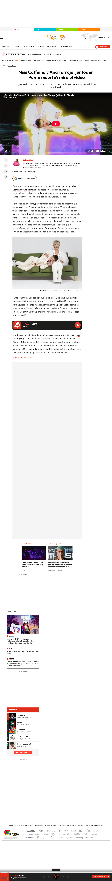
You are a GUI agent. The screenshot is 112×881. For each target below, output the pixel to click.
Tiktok (47, 802)
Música (16, 47)
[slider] (56, 872)
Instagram (43, 802)
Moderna (40, 837)
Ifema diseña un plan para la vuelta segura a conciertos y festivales (32, 564)
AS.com (80, 831)
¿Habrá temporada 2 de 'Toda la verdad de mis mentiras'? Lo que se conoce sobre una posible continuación (23, 663)
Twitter (6, 166)
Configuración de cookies (66, 825)
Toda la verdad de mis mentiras (32, 60)
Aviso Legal (13, 825)
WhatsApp (6, 171)
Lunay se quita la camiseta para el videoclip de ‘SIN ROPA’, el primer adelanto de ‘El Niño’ (60, 564)
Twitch (64, 802)
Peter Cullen (103, 60)
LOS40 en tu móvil (82, 825)
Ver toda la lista (21, 752)
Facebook (6, 160)
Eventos (41, 47)
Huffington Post (34, 833)
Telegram (6, 177)
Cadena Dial (69, 833)
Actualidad (12, 66)
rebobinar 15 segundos (49, 877)
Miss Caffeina (17, 357)
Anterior (43, 877)
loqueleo (79, 837)
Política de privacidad (36, 825)
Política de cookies (51, 825)
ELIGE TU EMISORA (100, 876)
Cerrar (108, 54)
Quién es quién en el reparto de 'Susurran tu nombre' (22, 652)
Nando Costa (51, 60)
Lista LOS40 (6, 47)
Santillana (51, 831)
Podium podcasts (51, 837)
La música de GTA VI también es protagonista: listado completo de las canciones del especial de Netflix (21, 641)
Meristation (90, 837)
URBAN (82, 30)
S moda (70, 837)
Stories (69, 802)
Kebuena (92, 833)
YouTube (51, 802)
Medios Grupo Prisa (11, 838)
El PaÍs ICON (60, 837)
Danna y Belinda (90, 60)
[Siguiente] (109, 60)
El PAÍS (31, 831)
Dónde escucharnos (97, 825)
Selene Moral (28, 160)
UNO (46, 833)
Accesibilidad (23, 825)
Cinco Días (61, 833)
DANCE (60, 30)
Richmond (29, 837)
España (100, 38)
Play (56, 877)
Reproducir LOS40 (78, 325)
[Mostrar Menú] (3, 37)
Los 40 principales (41, 831)
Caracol (95, 831)
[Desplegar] (56, 870)
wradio (52, 833)
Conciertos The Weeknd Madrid (69, 60)
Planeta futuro (85, 833)
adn (86, 831)
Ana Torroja (29, 189)
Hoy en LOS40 (51, 47)
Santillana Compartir (63, 831)
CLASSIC (39, 30)
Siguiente (68, 877)
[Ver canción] (12, 716)
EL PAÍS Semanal (77, 833)
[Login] (109, 37)
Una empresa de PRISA (11, 833)
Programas (30, 47)
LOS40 (16, 30)
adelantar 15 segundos (63, 877)
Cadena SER (72, 831)
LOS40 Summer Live (66, 47)
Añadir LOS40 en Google (26, 179)
